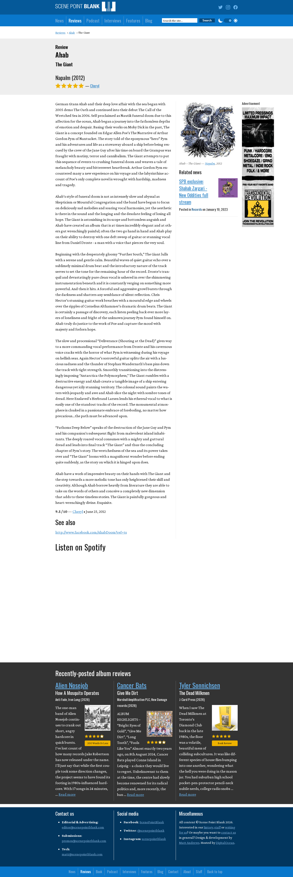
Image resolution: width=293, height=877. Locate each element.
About (187, 871)
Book (99, 871)
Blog (148, 20)
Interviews (112, 20)
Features (133, 20)
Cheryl (94, 86)
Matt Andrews (189, 842)
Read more (67, 794)
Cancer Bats (131, 685)
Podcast (93, 20)
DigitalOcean (225, 842)
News (59, 20)
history (208, 827)
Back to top (214, 871)
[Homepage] (85, 7)
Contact (173, 871)
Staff (199, 871)
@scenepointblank (150, 830)
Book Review (225, 743)
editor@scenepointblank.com (83, 827)
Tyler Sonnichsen (199, 685)
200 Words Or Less (97, 743)
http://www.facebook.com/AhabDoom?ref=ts (91, 532)
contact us (228, 832)
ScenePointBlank (152, 822)
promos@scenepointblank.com (84, 841)
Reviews (75, 20)
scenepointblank (154, 839)
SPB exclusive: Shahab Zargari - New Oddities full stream (193, 191)
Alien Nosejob (71, 685)
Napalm (210, 163)
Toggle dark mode (228, 20)
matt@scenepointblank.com (82, 854)
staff (217, 827)
